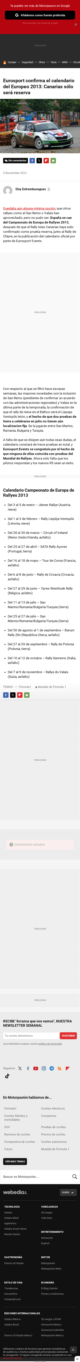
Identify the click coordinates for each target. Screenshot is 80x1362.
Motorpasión (48, 1263)
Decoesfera (10, 1293)
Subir (65, 1192)
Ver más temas (15, 1161)
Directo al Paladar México (18, 1335)
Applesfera (10, 1223)
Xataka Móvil (11, 1217)
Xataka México (12, 1319)
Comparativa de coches (19, 1142)
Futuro (8, 1149)
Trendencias (11, 1288)
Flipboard (46, 160)
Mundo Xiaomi (12, 1234)
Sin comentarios (17, 160)
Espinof (45, 1243)
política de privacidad (50, 1043)
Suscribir (68, 1035)
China (42, 62)
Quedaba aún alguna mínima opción (29, 208)
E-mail (53, 160)
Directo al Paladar (14, 1263)
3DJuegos (46, 1212)
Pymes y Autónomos (52, 1293)
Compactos (48, 1116)
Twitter (39, 160)
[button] (32, 189)
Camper (12, 62)
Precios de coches (53, 1134)
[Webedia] (15, 1195)
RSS (60, 1068)
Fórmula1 (25, 687)
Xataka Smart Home (15, 1228)
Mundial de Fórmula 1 (52, 687)
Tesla (53, 62)
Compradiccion (12, 1299)
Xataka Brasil (11, 1324)
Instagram (44, 1068)
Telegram (52, 1068)
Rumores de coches (17, 1134)
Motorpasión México (52, 1335)
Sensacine (47, 1237)
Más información (12, 1358)
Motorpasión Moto (51, 1268)
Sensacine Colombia (52, 1330)
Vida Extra (46, 1217)
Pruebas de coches (53, 1127)
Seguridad (27, 62)
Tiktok (7, 1075)
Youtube (36, 1068)
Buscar (74, 1176)
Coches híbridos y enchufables (16, 1117)
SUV (7, 1127)
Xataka (8, 1212)
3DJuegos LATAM (51, 1319)
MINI (65, 62)
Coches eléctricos (53, 1108)
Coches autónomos (54, 1142)
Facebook (32, 160)
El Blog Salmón (49, 1288)
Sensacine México (51, 1324)
